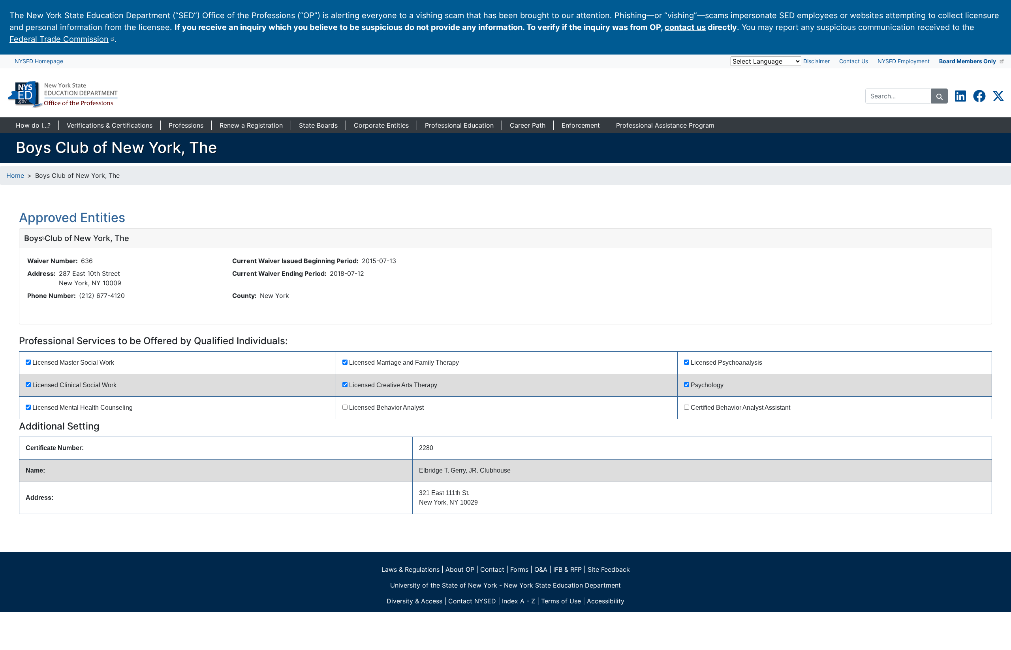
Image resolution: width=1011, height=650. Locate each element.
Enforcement (581, 125)
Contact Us (853, 61)
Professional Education (459, 125)
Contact (492, 569)
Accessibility (605, 601)
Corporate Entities (381, 125)
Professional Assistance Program (665, 125)
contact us (685, 27)
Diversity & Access (414, 601)
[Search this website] (939, 96)
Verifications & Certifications (109, 125)
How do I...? (33, 125)
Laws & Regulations (410, 569)
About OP (459, 569)
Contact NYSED (472, 601)
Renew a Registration (251, 125)
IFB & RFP (567, 569)
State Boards (318, 125)
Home (15, 175)
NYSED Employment (904, 61)
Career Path (527, 125)
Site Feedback (609, 569)
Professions (186, 125)
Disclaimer (816, 61)
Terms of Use (561, 601)
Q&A (540, 569)
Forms (519, 569)
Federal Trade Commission (59, 39)
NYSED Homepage (39, 61)
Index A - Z (518, 601)
